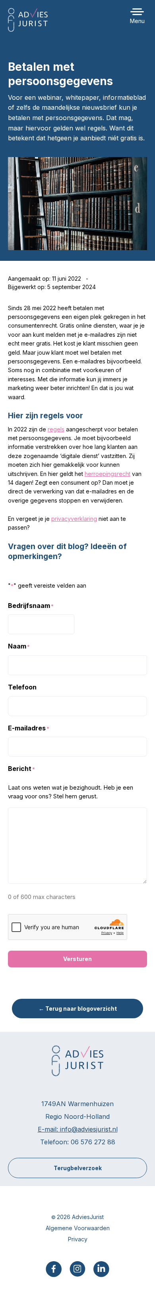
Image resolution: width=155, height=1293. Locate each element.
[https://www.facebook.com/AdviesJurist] (54, 1268)
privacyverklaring (74, 518)
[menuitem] (54, 1269)
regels (56, 429)
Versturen (77, 958)
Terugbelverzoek (78, 1168)
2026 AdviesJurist (80, 1216)
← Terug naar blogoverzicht (78, 1008)
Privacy (77, 1239)
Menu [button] (137, 20)
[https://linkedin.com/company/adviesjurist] (101, 1268)
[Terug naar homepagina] (28, 20)
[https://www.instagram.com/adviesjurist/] (77, 1268)
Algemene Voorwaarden (78, 1228)
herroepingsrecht (107, 473)
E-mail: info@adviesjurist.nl (78, 1129)
